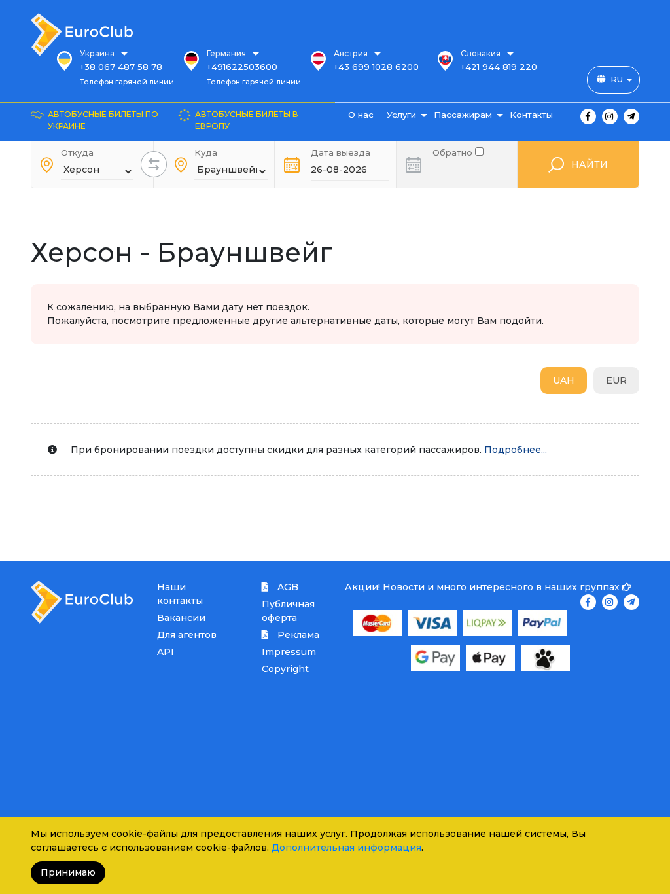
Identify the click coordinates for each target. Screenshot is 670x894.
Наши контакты (180, 594)
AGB (286, 587)
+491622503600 (242, 67)
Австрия (351, 53)
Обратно (453, 151)
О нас (361, 114)
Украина (97, 53)
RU (616, 79)
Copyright (285, 669)
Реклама (297, 635)
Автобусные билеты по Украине (103, 120)
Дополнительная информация (346, 847)
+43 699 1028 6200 (376, 67)
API (165, 652)
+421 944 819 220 (499, 67)
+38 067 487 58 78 (121, 67)
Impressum (289, 652)
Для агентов (187, 635)
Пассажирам (463, 114)
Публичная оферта (288, 611)
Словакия (481, 53)
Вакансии (181, 618)
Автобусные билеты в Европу (246, 120)
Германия (226, 53)
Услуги (401, 114)
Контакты (531, 114)
